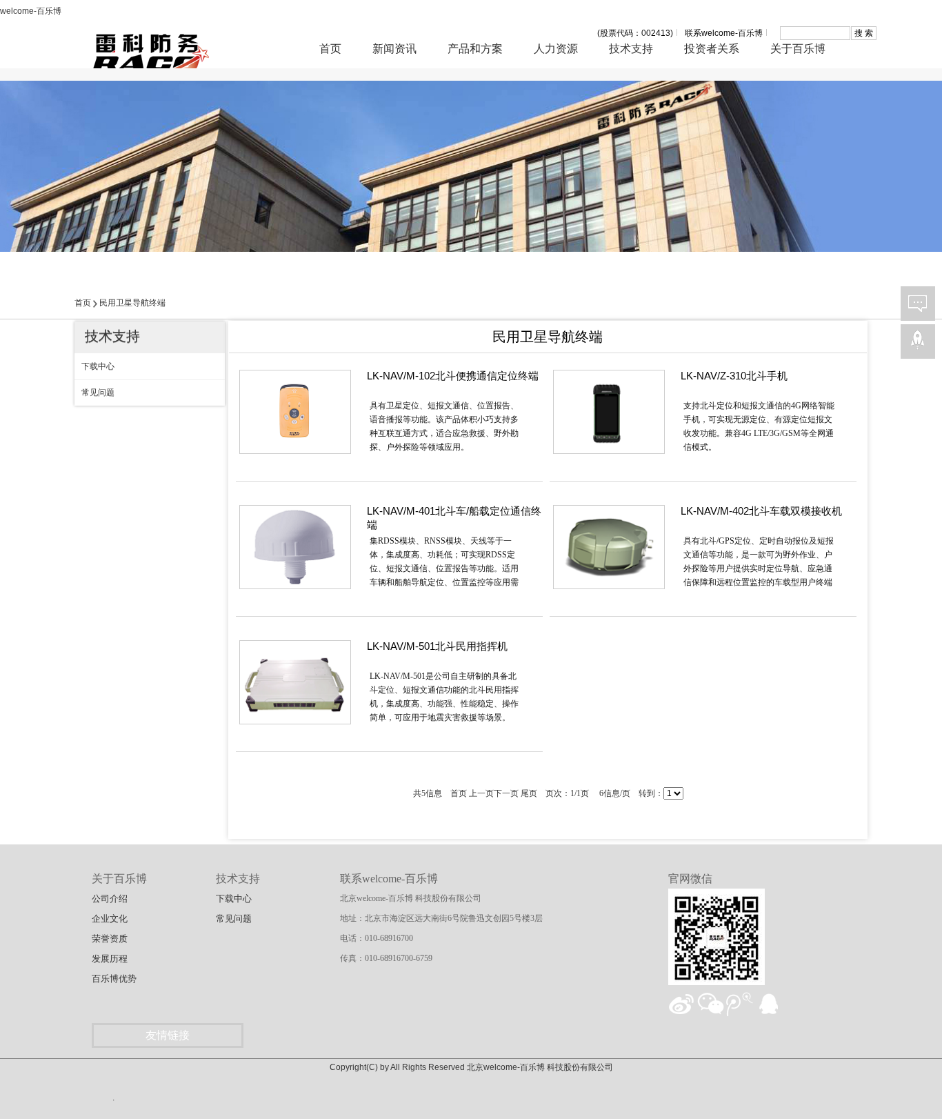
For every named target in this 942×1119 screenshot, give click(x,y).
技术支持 (631, 49)
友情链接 (168, 1035)
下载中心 (234, 898)
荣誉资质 (110, 938)
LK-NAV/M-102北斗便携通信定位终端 (453, 376)
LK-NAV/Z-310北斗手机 (734, 376)
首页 (330, 49)
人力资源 (556, 49)
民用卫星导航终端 (132, 303)
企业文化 (110, 918)
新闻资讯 (394, 49)
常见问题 (234, 918)
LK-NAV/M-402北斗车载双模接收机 (761, 511)
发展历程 (110, 958)
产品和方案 (475, 49)
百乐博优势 (114, 978)
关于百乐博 (797, 49)
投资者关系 (711, 49)
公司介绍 (110, 898)
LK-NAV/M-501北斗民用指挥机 (437, 646)
